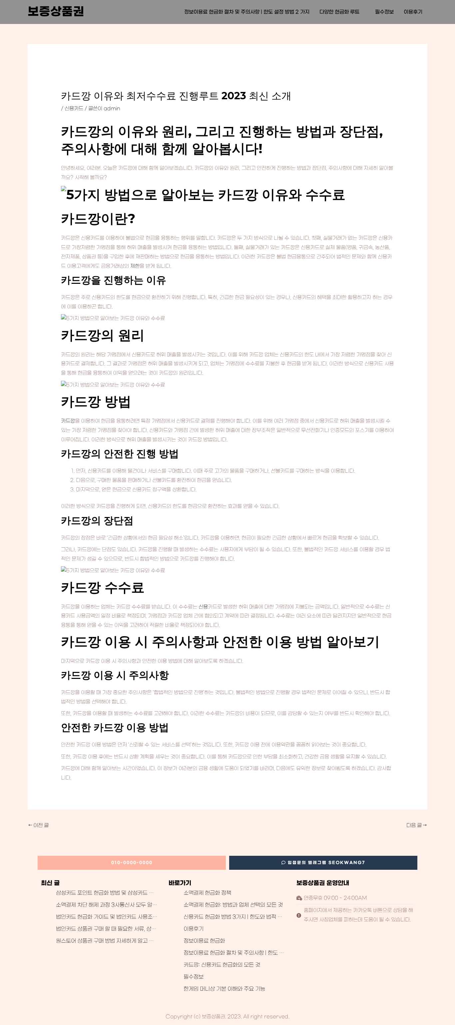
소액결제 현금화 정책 (207, 893)
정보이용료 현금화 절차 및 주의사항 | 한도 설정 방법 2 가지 (246, 12)
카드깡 (68, 421)
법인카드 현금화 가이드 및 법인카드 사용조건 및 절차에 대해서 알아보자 (137, 917)
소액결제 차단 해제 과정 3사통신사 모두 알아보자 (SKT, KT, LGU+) (134, 905)
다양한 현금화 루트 (339, 12)
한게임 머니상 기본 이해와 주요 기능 (224, 989)
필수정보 (384, 12)
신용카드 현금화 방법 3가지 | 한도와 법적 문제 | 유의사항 (247, 917)
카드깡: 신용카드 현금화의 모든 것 (222, 965)
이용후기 (413, 12)
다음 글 (416, 825)
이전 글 (38, 825)
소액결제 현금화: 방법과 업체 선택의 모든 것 (233, 905)
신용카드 (74, 109)
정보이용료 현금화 (204, 941)
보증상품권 (56, 12)
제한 (135, 266)
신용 (203, 607)
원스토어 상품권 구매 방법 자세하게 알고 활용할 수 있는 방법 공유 (130, 941)
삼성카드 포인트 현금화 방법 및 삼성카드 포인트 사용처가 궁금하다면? (135, 893)
